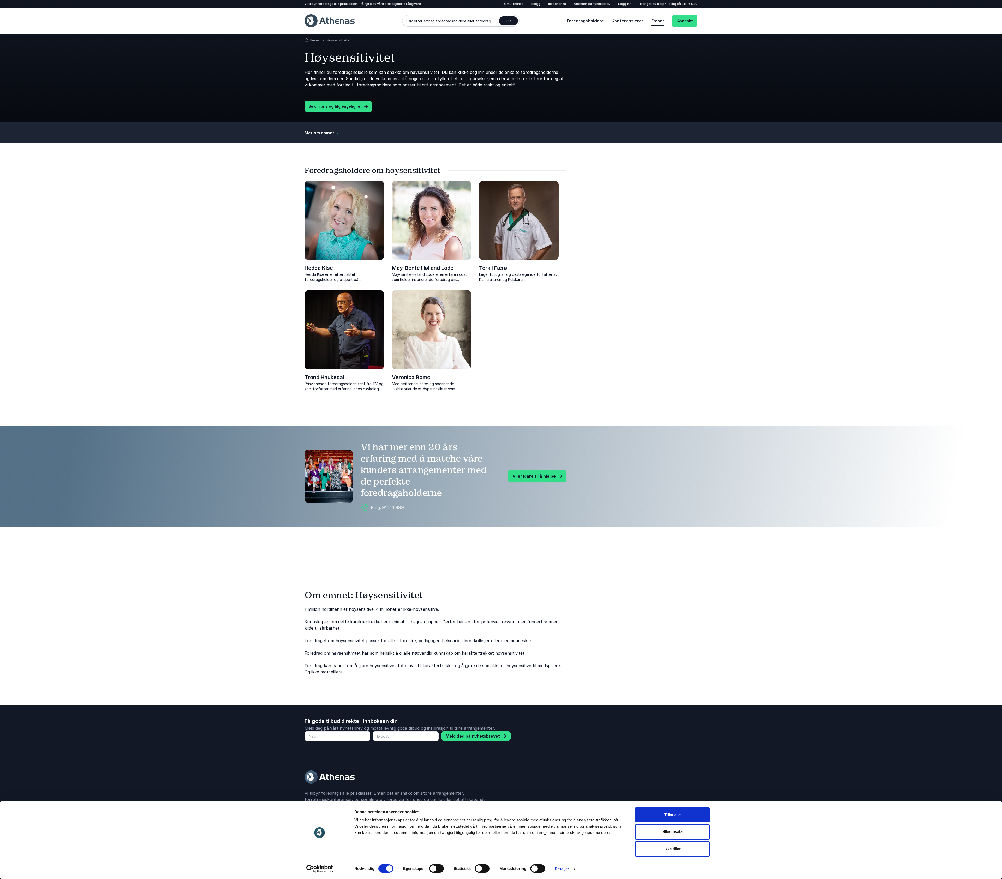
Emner (657, 20)
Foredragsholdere (585, 20)
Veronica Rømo (411, 377)
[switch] (436, 868)
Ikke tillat (672, 849)
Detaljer (562, 868)
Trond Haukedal (324, 377)
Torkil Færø (493, 268)
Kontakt (685, 20)
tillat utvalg (673, 832)
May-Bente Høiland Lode (423, 268)
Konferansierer (627, 20)
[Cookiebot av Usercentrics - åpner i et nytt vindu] (320, 869)
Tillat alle (672, 814)
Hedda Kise (319, 268)
